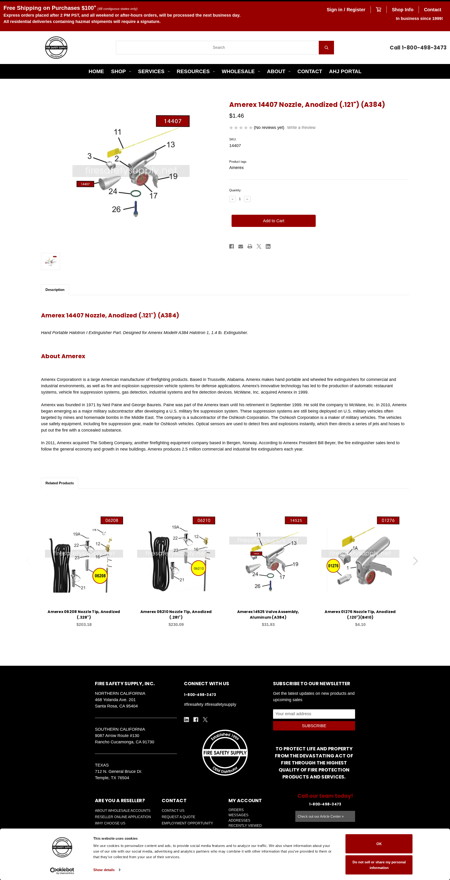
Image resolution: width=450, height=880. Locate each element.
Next (415, 561)
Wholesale (238, 71)
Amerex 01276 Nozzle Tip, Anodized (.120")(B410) (360, 614)
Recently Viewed (245, 825)
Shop (118, 71)
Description (54, 290)
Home (96, 71)
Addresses (239, 820)
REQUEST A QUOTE (178, 817)
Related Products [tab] (59, 483)
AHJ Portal (345, 71)
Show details (104, 870)
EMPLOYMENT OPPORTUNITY (187, 823)
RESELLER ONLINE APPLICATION (123, 817)
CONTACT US (173, 810)
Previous (28, 561)
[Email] (240, 246)
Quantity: (235, 190)
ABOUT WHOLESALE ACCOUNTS (122, 810)
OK (379, 844)
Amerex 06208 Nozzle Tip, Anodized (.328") (84, 614)
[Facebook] (231, 246)
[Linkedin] (268, 246)
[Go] (326, 47)
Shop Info (402, 9)
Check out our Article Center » (321, 816)
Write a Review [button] (301, 127)
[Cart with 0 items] (378, 9)
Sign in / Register (346, 9)
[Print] (250, 246)
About (276, 71)
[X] (259, 246)
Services (151, 71)
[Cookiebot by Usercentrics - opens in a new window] (62, 870)
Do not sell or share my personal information (379, 864)
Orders (236, 810)
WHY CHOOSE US (110, 823)
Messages (238, 815)
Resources (193, 71)
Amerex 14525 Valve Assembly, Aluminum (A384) (268, 614)
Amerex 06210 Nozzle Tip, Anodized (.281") (176, 614)
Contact (432, 9)
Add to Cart (86, 560)
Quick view (84, 548)
